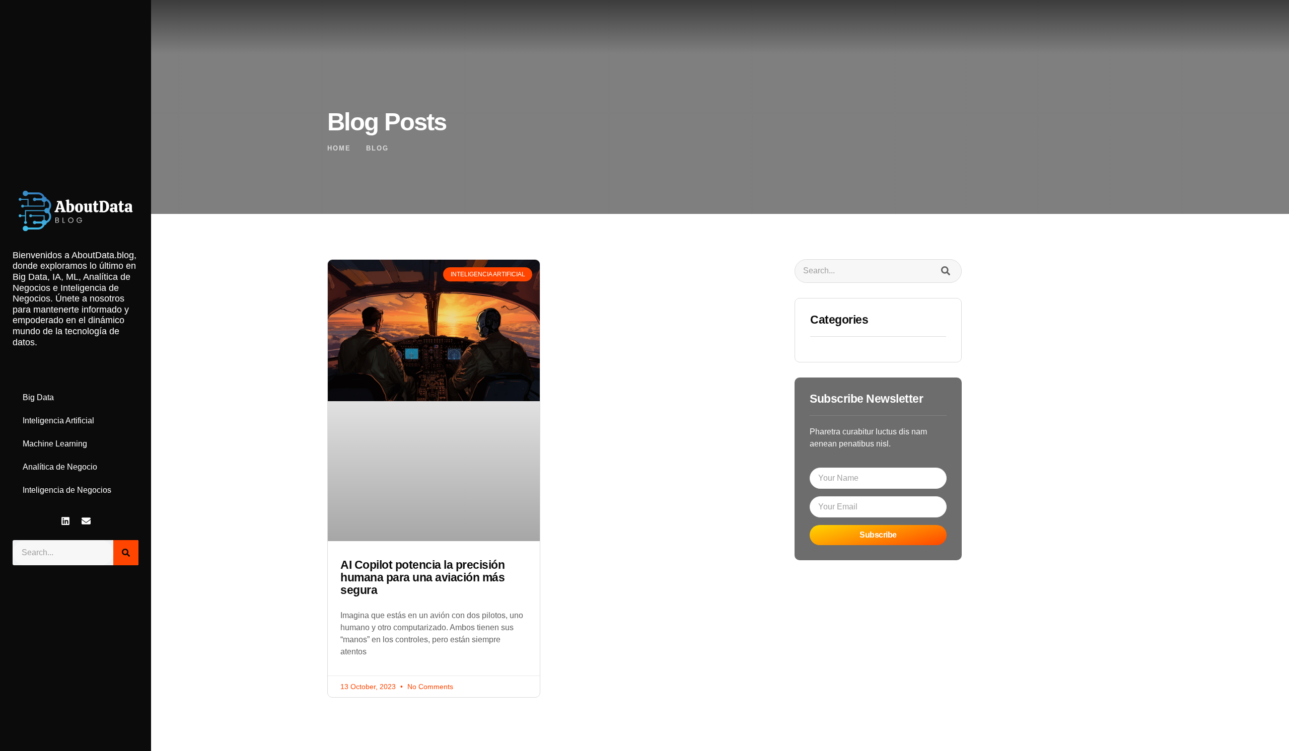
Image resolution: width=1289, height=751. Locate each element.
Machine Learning (55, 443)
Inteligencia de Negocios (67, 490)
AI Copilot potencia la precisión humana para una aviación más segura (422, 577)
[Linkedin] (65, 521)
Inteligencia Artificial (58, 420)
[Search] (125, 552)
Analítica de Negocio (60, 467)
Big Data (38, 397)
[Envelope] (86, 521)
